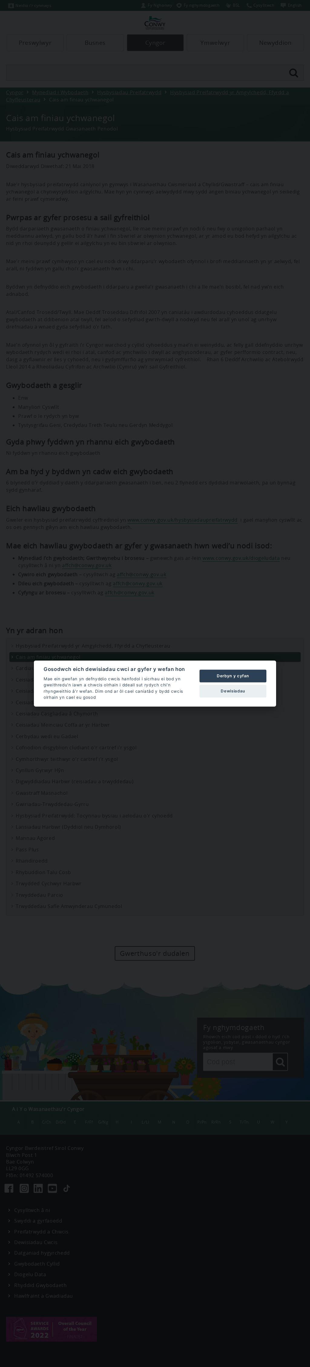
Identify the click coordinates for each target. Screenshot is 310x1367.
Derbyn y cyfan (233, 675)
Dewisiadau (233, 690)
